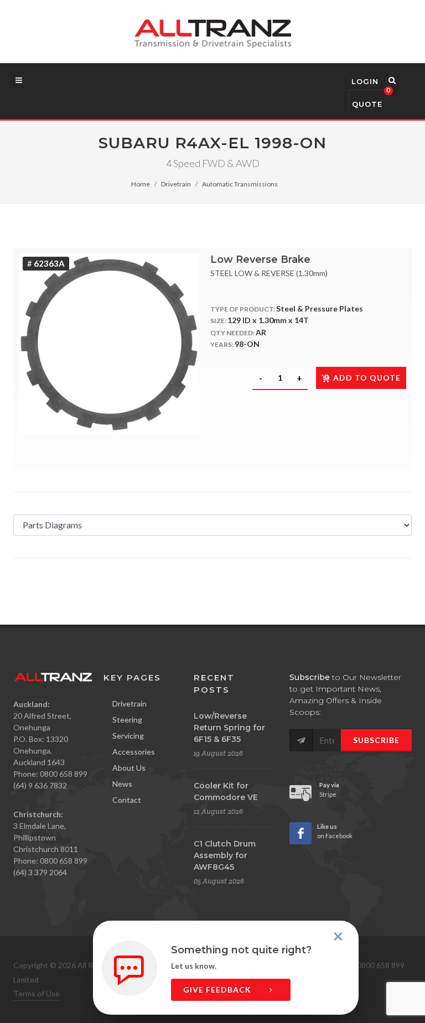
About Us (129, 767)
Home (140, 184)
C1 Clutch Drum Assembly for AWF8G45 (225, 855)
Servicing (128, 735)
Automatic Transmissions (240, 184)
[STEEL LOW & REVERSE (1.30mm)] (109, 343)
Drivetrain (176, 184)
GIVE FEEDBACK (218, 989)
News (122, 783)
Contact (126, 799)
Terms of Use (36, 993)
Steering (127, 719)
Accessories (133, 751)
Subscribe (376, 740)
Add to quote (367, 377)
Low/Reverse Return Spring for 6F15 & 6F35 (229, 727)
